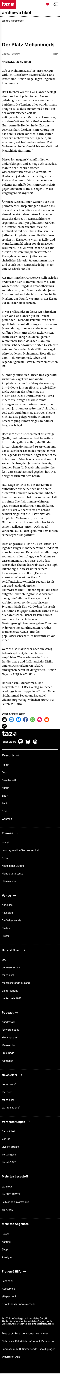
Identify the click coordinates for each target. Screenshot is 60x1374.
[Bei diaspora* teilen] (39, 719)
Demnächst (8, 1131)
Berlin (5, 803)
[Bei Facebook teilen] (25, 719)
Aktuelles (7, 905)
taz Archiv (7, 1209)
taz (9, 733)
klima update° (10, 1037)
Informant (35, 1341)
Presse (6, 935)
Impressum (8, 1349)
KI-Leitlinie (21, 1341)
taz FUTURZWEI (11, 1194)
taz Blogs (7, 1186)
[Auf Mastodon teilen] (11, 719)
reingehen (7, 1060)
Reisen (6, 1234)
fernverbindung (10, 1029)
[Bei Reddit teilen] (46, 719)
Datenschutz (48, 1341)
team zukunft (9, 1084)
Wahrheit (7, 819)
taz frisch (7, 1092)
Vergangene (9, 1154)
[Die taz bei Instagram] (35, 743)
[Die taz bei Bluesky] (28, 743)
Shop (5, 1249)
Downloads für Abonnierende (18, 1304)
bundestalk (8, 1022)
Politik (5, 764)
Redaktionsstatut (25, 1333)
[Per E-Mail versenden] (4, 719)
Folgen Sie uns (9, 741)
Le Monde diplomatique (15, 1202)
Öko (4, 772)
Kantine (6, 1241)
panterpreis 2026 (12, 998)
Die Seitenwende (11, 920)
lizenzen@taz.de (46, 1323)
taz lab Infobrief (11, 1107)
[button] (56, 4)
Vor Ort (6, 1139)
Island (5, 842)
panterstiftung (10, 990)
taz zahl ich (8, 975)
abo (4, 959)
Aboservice (8, 1288)
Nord (5, 811)
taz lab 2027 (9, 1162)
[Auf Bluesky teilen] (18, 719)
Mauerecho (8, 1045)
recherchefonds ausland (16, 982)
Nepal (5, 858)
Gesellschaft (9, 780)
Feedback (7, 1281)
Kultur (5, 787)
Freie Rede (8, 1052)
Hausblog (7, 912)
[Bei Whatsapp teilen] (32, 719)
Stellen (6, 928)
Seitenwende (30, 1349)
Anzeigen (7, 1257)
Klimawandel (9, 881)
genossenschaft (11, 967)
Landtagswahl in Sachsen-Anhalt (21, 850)
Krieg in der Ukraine (13, 865)
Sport (5, 795)
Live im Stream (10, 1146)
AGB (18, 1349)
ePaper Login (9, 1296)
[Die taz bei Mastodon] (20, 743)
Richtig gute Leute (12, 873)
